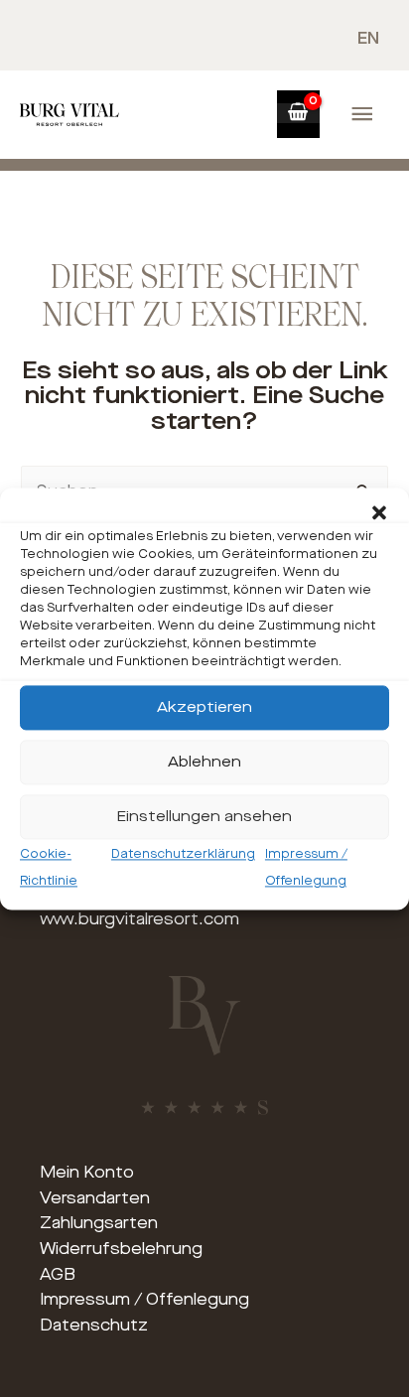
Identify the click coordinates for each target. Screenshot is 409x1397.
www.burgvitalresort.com (139, 918)
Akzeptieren (204, 707)
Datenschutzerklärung (183, 854)
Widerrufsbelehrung (121, 1248)
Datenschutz (94, 1325)
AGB (57, 1274)
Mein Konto (87, 1172)
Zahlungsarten (99, 1222)
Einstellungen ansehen (204, 816)
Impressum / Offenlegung (144, 1299)
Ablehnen (204, 761)
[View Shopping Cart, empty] (298, 113)
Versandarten (95, 1197)
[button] (379, 512)
